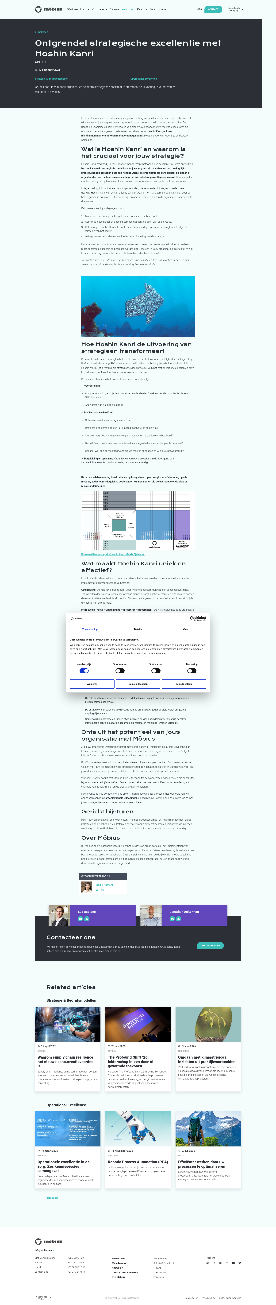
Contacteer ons (210, 945)
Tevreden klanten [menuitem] (125, 1272)
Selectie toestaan (138, 684)
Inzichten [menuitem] (118, 1277)
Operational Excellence (143, 78)
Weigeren (92, 684)
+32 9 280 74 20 (76, 1258)
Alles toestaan (184, 684)
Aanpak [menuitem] (117, 1267)
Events (142, 9)
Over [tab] (186, 629)
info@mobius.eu (43, 1250)
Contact (213, 9)
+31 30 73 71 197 (76, 1267)
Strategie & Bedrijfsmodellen (51, 78)
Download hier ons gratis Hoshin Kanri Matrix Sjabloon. (113, 554)
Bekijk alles (52, 1198)
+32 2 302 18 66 (76, 1262)
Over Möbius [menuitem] (159, 1272)
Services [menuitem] (118, 1258)
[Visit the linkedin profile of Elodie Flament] (102, 889)
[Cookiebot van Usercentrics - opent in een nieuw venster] (192, 618)
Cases (114, 9)
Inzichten (128, 9)
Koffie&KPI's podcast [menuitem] (163, 1263)
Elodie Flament (104, 884)
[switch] (120, 670)
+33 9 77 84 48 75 (76, 1271)
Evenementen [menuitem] (160, 1258)
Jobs (199, 9)
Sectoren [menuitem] (119, 1263)
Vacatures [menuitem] (158, 1277)
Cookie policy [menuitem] (191, 1298)
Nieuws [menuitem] (157, 1267)
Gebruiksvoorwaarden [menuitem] (230, 1298)
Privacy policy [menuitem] (208, 1298)
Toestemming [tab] (90, 629)
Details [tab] (138, 629)
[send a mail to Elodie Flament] (97, 889)
